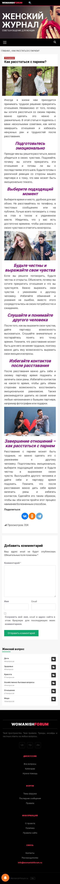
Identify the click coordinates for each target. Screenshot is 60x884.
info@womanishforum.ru (30, 862)
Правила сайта (30, 833)
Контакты (30, 853)
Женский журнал (23, 20)
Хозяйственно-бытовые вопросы (19, 682)
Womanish (12, 2)
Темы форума (30, 793)
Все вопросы (30, 764)
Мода (6, 698)
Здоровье (8, 666)
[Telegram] (39, 516)
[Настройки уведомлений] (5, 878)
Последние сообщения (30, 798)
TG (30, 745)
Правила (30, 803)
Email (34, 601)
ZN (37, 745)
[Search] (55, 42)
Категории (30, 768)
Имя (6, 601)
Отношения (9, 58)
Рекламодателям (30, 858)
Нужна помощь (30, 773)
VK (22, 745)
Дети (6, 658)
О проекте (30, 823)
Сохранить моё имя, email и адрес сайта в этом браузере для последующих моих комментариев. (30, 620)
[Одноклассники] (32, 516)
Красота (8, 674)
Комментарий (12, 563)
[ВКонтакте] (24, 516)
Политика (30, 828)
